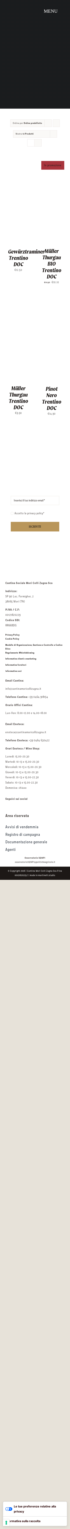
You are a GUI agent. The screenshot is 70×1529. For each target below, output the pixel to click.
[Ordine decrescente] (56, 123)
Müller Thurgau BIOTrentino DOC (51, 264)
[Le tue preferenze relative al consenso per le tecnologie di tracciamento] (6, 1522)
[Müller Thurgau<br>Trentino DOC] (18, 297)
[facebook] (6, 806)
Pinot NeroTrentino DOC (51, 398)
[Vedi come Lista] (37, 142)
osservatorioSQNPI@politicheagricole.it (35, 862)
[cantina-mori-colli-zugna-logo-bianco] (16, 3)
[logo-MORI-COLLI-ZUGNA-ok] (35, 559)
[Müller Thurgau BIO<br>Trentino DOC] (52, 160)
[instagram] (13, 806)
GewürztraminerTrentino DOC (26, 257)
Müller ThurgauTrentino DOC (18, 398)
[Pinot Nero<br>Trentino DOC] (52, 297)
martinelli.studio (46, 875)
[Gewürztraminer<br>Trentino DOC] (18, 160)
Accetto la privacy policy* (29, 513)
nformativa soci (14, 671)
